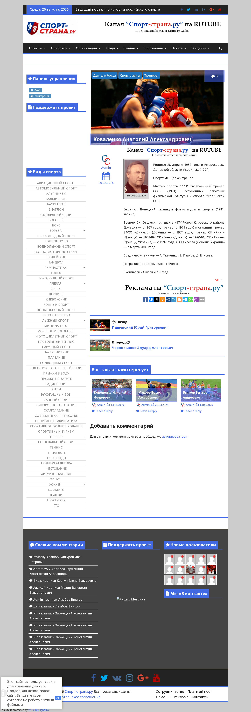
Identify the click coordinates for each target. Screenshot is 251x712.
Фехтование (56, 468)
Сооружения (153, 48)
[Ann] (201, 559)
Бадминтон (56, 199)
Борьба (55, 231)
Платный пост (199, 691)
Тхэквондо (56, 458)
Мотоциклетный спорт (56, 336)
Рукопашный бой (56, 394)
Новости (35, 48)
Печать (177, 48)
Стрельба (55, 437)
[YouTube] (156, 678)
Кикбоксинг (56, 299)
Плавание (56, 357)
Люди (110, 48)
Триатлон (56, 453)
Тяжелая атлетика (56, 463)
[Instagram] (129, 678)
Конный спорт (56, 305)
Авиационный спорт (55, 183)
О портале (59, 48)
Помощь (163, 697)
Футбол (56, 479)
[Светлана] (169, 569)
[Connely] (211, 559)
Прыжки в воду (56, 373)
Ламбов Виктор (70, 599)
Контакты (200, 697)
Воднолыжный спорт (56, 246)
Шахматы (56, 490)
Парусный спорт (56, 347)
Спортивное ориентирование (56, 426)
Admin (106, 167)
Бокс (56, 225)
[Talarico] (169, 559)
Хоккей (55, 484)
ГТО (56, 505)
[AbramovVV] (201, 580)
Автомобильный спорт (56, 188)
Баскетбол (56, 204)
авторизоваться (174, 436)
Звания (129, 48)
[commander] (180, 569)
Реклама (181, 697)
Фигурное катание (56, 474)
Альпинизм (56, 194)
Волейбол (56, 257)
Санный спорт (56, 400)
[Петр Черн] (190, 559)
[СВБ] (190, 580)
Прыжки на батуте (56, 379)
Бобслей (56, 220)
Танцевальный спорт (56, 442)
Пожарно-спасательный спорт (56, 368)
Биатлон (56, 209)
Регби (56, 389)
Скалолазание (56, 410)
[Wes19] (190, 569)
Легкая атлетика (56, 315)
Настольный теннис (56, 342)
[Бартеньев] (169, 580)
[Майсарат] (211, 569)
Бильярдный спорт (56, 215)
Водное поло (56, 241)
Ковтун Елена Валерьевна (76, 580)
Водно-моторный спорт (56, 252)
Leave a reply (104, 411)
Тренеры (151, 75)
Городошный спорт (56, 278)
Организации (86, 48)
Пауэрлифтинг (56, 352)
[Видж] (211, 580)
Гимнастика (55, 268)
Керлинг (56, 294)
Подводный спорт (56, 363)
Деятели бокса (104, 75)
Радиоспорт (56, 384)
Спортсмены (130, 75)
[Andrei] (180, 580)
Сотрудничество (170, 691)
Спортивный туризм (56, 431)
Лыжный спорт (55, 320)
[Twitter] (104, 678)
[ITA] (201, 569)
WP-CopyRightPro (38, 709)
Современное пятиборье (56, 416)
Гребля (55, 283)
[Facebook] (93, 678)
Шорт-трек (56, 500)
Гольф (56, 273)
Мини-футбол (56, 326)
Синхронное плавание (56, 405)
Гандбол (56, 262)
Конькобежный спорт (56, 310)
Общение (198, 48)
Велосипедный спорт (56, 236)
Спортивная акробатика (56, 421)
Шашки (56, 495)
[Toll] (180, 559)
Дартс (56, 289)
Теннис (56, 447)
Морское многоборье (56, 331)
